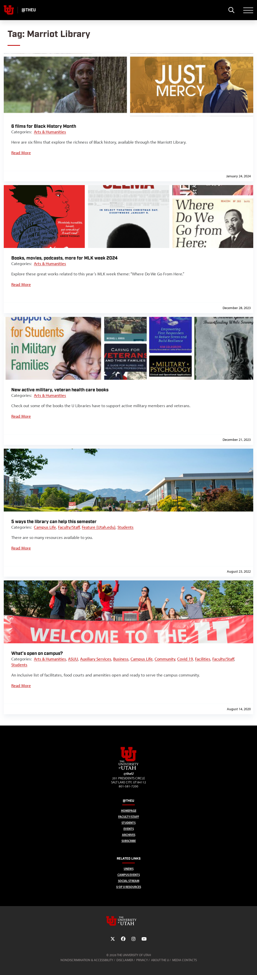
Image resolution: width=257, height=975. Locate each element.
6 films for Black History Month (43, 126)
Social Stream (128, 881)
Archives (128, 835)
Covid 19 (185, 658)
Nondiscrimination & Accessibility (86, 960)
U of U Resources (128, 887)
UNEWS (129, 869)
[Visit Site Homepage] (128, 769)
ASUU (73, 658)
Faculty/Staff (69, 527)
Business (120, 658)
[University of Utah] (128, 921)
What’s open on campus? (37, 653)
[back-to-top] (251, 965)
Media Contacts (184, 960)
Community (165, 658)
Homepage (128, 811)
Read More (21, 152)
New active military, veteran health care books (59, 390)
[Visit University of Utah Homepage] (9, 10)
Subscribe (128, 841)
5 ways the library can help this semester (54, 522)
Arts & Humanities (50, 131)
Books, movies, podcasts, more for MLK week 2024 (64, 258)
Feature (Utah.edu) (98, 527)
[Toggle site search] (231, 10)
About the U (160, 960)
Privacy (142, 960)
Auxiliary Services (95, 658)
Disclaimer (124, 960)
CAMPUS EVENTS (128, 875)
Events (128, 829)
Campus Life (45, 527)
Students (125, 527)
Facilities (202, 658)
